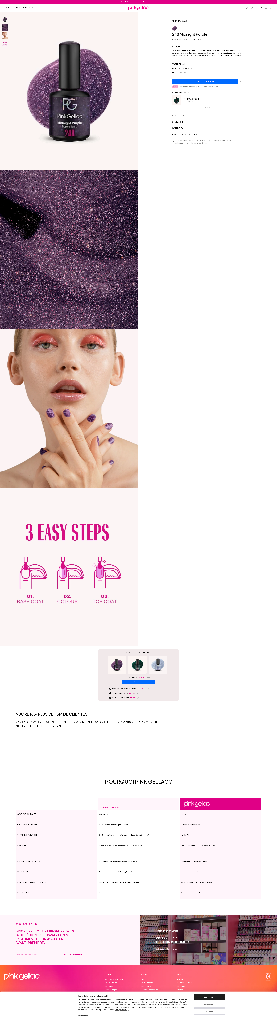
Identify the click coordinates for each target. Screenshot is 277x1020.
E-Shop (7, 8)
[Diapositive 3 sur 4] (5, 35)
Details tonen (83, 1016)
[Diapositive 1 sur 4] (5, 19)
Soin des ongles (110, 989)
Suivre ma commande (149, 989)
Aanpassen (208, 1004)
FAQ (142, 979)
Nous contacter (147, 983)
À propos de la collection (184, 134)
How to (17, 8)
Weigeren (209, 1011)
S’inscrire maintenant (73, 955)
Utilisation (177, 122)
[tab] (205, 107)
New (34, 8)
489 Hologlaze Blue (120, 698)
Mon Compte (146, 986)
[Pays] (252, 7)
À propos (180, 979)
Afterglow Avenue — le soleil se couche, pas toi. (138, 2)
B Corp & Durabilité (184, 983)
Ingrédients (177, 128)
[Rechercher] (247, 7)
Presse (180, 989)
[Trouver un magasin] (256, 7)
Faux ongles (109, 986)
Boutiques (181, 986)
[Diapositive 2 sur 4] (5, 27)
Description (178, 116)
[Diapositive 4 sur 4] (5, 44)
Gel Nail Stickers (110, 983)
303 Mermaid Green (191, 99)
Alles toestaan (209, 997)
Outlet (26, 8)
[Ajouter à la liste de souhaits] (241, 81)
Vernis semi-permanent (113, 979)
